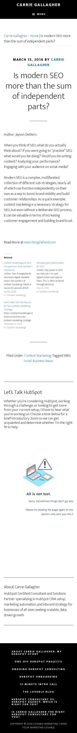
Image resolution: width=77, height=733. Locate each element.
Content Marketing (37, 356)
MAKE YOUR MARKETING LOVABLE (44, 726)
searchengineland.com (40, 242)
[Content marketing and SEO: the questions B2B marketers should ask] (20, 279)
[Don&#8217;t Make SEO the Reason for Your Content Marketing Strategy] (20, 315)
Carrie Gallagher (39, 4)
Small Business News (38, 361)
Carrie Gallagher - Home (21, 36)
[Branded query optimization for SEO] (53, 277)
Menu (41, 14)
